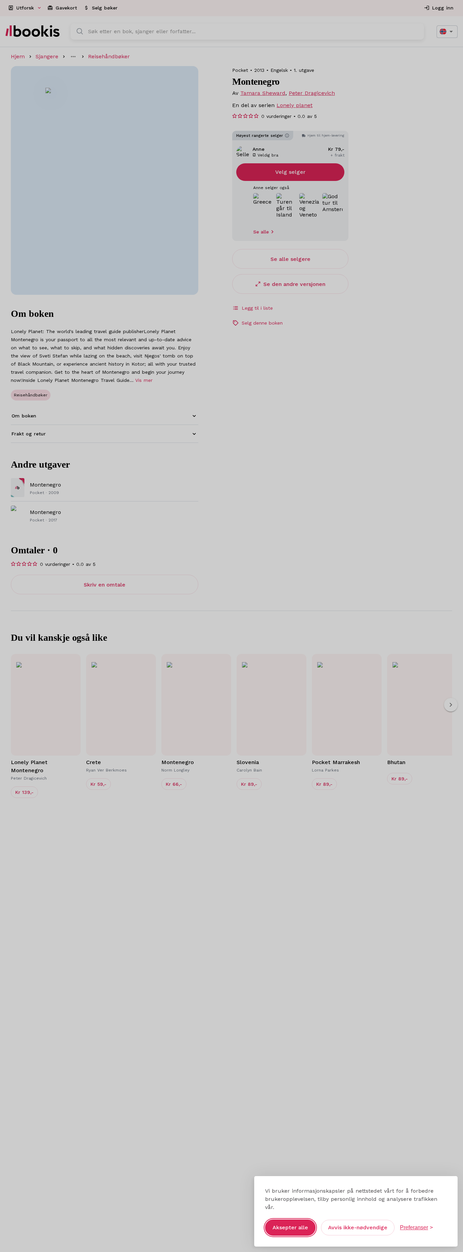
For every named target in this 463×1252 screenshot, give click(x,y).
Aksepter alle (290, 1227)
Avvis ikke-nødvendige (357, 1227)
